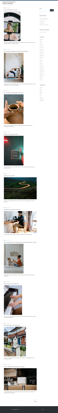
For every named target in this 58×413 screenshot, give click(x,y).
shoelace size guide (9, 175)
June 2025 (41, 60)
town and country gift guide (43, 18)
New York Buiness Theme (15, 409)
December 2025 (42, 50)
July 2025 (41, 58)
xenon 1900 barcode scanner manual (14, 366)
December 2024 (42, 70)
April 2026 (41, 44)
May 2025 (41, 62)
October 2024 (42, 73)
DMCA (42, 409)
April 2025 (41, 63)
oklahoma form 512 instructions (44, 24)
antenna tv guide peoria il (11, 134)
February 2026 (42, 47)
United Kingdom (42, 100)
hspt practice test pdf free (11, 284)
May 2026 (41, 42)
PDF (40, 95)
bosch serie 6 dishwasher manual (13, 93)
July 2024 (41, 78)
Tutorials (41, 97)
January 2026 (41, 49)
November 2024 (42, 71)
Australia (41, 87)
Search (41, 8)
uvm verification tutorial (10, 10)
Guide (40, 90)
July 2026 (41, 41)
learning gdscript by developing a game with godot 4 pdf (20, 242)
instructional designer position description (16, 51)
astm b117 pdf (42, 21)
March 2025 (41, 65)
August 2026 (41, 39)
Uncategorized (42, 98)
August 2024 (41, 76)
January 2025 (41, 68)
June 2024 (41, 79)
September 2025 (42, 55)
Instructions (41, 92)
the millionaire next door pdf (12, 325)
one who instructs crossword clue (44, 19)
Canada (41, 89)
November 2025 (42, 52)
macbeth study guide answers (12, 209)
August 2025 (41, 57)
